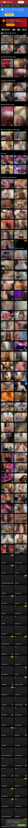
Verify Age (9, 14)
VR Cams (4, 153)
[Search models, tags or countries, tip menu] (26, 5)
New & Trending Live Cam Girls (10, 129)
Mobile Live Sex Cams (7, 104)
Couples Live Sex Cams (8, 80)
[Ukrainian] (19, 29)
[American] (14, 29)
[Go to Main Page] (8, 2)
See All (25, 33)
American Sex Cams (10, 33)
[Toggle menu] (1, 2)
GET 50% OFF (10, 24)
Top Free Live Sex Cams (8, 57)
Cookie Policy (16, 822)
